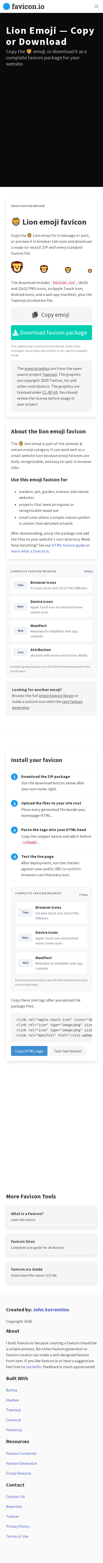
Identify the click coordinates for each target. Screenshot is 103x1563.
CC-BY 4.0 (50, 392)
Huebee (12, 1399)
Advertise (14, 1506)
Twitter (12, 1516)
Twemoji (49, 374)
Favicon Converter (21, 1453)
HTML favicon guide (68, 545)
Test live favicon (68, 1050)
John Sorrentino (51, 1309)
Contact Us (15, 1496)
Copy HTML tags (29, 1050)
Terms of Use (17, 1536)
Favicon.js (14, 1429)
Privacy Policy (18, 1526)
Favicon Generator (21, 1463)
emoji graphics (37, 368)
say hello (33, 1366)
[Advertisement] (51, 124)
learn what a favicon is (30, 551)
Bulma (11, 1390)
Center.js (13, 1419)
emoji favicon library (56, 695)
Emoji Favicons (18, 1473)
